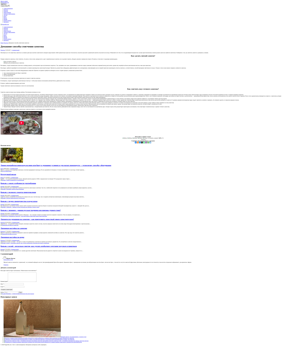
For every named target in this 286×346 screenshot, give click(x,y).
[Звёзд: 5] (145, 138)
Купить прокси (7, 20)
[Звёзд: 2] (130, 138)
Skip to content (4, 1)
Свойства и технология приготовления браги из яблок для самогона (57, 339)
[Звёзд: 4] (140, 138)
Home (2, 43)
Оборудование (7, 12)
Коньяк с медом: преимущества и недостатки (19, 201)
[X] (142, 142)
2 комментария (14, 177)
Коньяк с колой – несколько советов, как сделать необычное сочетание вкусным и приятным (39, 246)
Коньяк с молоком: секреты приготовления (18, 192)
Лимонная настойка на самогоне (14, 228)
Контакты (6, 22)
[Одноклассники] (138, 142)
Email (2, 286)
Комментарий (4, 281)
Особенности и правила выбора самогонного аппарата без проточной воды (62, 342)
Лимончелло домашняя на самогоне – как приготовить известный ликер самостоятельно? (37, 219)
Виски (5, 18)
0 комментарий (14, 168)
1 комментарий (15, 50)
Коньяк (5, 19)
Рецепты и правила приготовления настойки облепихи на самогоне (56, 338)
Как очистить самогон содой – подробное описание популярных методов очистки (67, 340)
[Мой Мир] (140, 142)
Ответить (6, 264)
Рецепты (6, 9)
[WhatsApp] (148, 142)
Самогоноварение (8, 8)
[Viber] (146, 142)
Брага (5, 16)
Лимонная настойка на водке (12, 237)
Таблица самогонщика (9, 14)
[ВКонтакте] (136, 142)
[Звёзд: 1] (125, 138)
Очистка (6, 11)
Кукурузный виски (8, 174)
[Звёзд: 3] (135, 138)
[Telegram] (150, 142)
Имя (2, 284)
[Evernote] (144, 142)
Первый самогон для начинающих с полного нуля (73, 336)
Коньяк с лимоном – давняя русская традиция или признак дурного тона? (31, 210)
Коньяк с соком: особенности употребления (18, 183)
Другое (5, 15)
